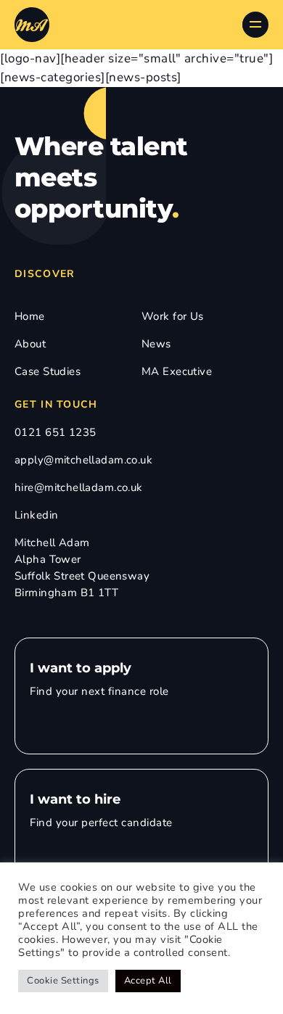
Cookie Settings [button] (63, 980)
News (156, 344)
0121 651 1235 (55, 432)
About (30, 344)
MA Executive (177, 371)
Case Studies (48, 371)
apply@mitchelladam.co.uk (83, 460)
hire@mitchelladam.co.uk (79, 487)
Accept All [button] (148, 980)
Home (30, 316)
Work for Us (173, 316)
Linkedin (36, 515)
